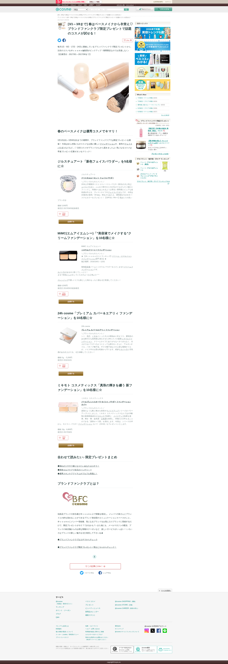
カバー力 (61, 272)
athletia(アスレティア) (147, 174)
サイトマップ (119, 629)
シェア (107, 573)
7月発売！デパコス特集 (145, 98)
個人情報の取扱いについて (64, 631)
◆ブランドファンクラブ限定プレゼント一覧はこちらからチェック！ (87, 547)
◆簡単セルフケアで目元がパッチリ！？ (75, 470)
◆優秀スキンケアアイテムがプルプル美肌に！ (77, 474)
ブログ (80, 5)
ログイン (168, 2)
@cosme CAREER (127, 608)
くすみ (94, 336)
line (165, 631)
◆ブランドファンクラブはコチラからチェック (77, 540)
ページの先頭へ (166, 590)
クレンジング (63, 280)
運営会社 (118, 626)
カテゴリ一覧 (121, 5)
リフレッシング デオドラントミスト (149, 176)
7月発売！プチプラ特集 (145, 101)
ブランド (73, 5)
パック (69, 275)
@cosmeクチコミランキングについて (127, 631)
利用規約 (59, 629)
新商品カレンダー (92, 612)
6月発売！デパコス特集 (145, 112)
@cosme (64, 602)
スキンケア (101, 416)
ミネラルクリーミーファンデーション (96, 250)
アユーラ (143, 162)
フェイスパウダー (115, 192)
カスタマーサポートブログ (93, 634)
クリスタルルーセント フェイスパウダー (97, 178)
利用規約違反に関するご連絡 (94, 631)
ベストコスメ (130, 5)
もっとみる (165, 115)
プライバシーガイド (62, 637)
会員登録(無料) (158, 2)
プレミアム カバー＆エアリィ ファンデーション (100, 330)
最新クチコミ (90, 615)
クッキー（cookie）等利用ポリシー (67, 634)
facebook (159, 631)
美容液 (87, 267)
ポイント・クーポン (63, 610)
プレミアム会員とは (62, 626)
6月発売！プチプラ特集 (145, 108)
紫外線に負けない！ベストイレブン (149, 105)
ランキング (65, 5)
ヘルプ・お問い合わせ (92, 629)
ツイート (89, 573)
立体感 (103, 419)
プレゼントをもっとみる (159, 154)
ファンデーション (107, 144)
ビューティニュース (92, 608)
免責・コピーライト (91, 626)
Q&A (85, 5)
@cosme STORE (124, 605)
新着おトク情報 (95, 2)
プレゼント (89, 605)
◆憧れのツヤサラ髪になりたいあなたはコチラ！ (78, 466)
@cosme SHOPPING (125, 601)
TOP (58, 5)
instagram (147, 631)
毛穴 (88, 336)
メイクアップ (113, 411)
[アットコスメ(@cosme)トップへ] (63, 10)
